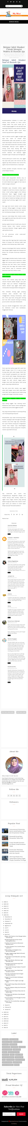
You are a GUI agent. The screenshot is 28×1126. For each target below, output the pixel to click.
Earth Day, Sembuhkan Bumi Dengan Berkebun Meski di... (14, 974)
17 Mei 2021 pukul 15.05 (13, 577)
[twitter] (11, 2)
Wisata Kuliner (7, 1062)
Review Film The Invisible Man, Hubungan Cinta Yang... (15, 1001)
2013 (5, 1025)
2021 (5, 912)
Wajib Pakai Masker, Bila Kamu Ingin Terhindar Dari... (14, 960)
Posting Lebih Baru (8, 712)
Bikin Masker (7, 55)
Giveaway (5, 1044)
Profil (12, 1054)
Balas (9, 534)
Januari (7, 1009)
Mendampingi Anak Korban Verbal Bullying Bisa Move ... (13, 940)
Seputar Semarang (8, 1057)
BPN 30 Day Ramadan (16, 55)
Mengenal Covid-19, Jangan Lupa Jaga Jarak (14, 981)
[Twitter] (17, 514)
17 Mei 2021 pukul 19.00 (13, 595)
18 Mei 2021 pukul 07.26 (13, 640)
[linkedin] (20, 2)
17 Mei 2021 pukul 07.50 (13, 562)
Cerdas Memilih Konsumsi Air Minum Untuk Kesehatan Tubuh (17, 844)
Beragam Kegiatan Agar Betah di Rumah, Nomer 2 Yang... (15, 954)
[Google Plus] (14, 514)
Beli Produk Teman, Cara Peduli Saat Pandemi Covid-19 (14, 971)
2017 (5, 1016)
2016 (5, 1018)
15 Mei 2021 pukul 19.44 (13, 539)
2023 (5, 908)
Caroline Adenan (12, 525)
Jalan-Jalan (6, 1047)
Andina (10, 594)
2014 (5, 1023)
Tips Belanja (10, 1059)
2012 (5, 1027)
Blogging (5, 1039)
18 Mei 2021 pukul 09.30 (13, 668)
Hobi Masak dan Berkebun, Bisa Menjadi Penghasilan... (15, 995)
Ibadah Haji (13, 1044)
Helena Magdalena (13, 561)
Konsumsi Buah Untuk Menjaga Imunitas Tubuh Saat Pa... (15, 998)
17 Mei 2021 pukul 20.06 (13, 607)
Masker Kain (16, 57)
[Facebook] (11, 514)
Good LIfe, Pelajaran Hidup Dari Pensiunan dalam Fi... (15, 988)
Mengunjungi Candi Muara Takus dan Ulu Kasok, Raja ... (15, 991)
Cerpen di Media (7, 1041)
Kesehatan (14, 1047)
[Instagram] (19, 795)
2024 (5, 906)
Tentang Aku (19, 1057)
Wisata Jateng (20, 1059)
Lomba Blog (16, 1049)
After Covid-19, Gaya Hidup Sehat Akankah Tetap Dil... (15, 984)
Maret (6, 1005)
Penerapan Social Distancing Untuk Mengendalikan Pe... (14, 964)
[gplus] (14, 2)
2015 (5, 1021)
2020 (5, 915)
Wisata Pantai (17, 1062)
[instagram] (17, 2)
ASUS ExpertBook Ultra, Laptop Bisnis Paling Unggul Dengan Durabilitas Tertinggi (17, 858)
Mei (6, 932)
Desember (7, 917)
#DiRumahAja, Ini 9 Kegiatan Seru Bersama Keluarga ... (13, 950)
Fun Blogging (18, 1041)
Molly (9, 606)
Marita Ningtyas (12, 639)
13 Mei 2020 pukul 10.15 (13, 527)
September (8, 923)
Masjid (5, 1052)
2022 (5, 910)
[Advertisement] (14, 34)
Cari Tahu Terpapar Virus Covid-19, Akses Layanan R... (15, 947)
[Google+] (17, 795)
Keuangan (22, 1047)
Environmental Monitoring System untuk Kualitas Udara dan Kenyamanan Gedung (17, 831)
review (17, 1064)
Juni (6, 930)
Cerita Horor (14, 1039)
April (6, 934)
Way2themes (15, 1121)
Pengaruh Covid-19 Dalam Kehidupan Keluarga (14, 978)
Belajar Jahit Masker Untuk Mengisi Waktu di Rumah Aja (15, 937)
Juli (6, 928)
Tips (4, 1059)
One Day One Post (14, 1052)
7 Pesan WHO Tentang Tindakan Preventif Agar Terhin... (15, 967)
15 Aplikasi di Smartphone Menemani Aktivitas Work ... (14, 943)
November (7, 919)
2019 (5, 1012)
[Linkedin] (22, 514)
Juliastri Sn (11, 576)
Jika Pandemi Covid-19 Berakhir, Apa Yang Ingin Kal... (15, 957)
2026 (5, 902)
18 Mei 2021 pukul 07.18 (13, 622)
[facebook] (8, 2)
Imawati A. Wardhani (13, 537)
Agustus (7, 925)
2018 (5, 1014)
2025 (5, 904)
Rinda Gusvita (12, 666)
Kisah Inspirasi (7, 1049)
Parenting (5, 1054)
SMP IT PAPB (19, 1054)
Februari (7, 1007)
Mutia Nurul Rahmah (14, 621)
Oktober (7, 921)
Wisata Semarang (8, 1064)
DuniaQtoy (14, 1123)
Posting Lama (21, 712)
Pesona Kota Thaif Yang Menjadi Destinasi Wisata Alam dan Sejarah (16, 851)
